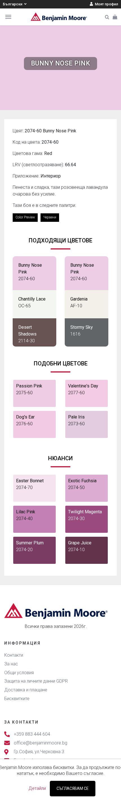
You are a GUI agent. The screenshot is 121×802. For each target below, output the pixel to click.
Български (13, 4)
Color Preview (25, 217)
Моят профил (106, 4)
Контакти (13, 655)
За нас (11, 664)
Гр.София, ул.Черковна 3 (39, 751)
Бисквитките (17, 698)
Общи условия (19, 672)
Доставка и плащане (25, 690)
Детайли (37, 788)
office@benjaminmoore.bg (40, 743)
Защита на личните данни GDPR (36, 681)
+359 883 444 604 (32, 734)
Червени (49, 217)
